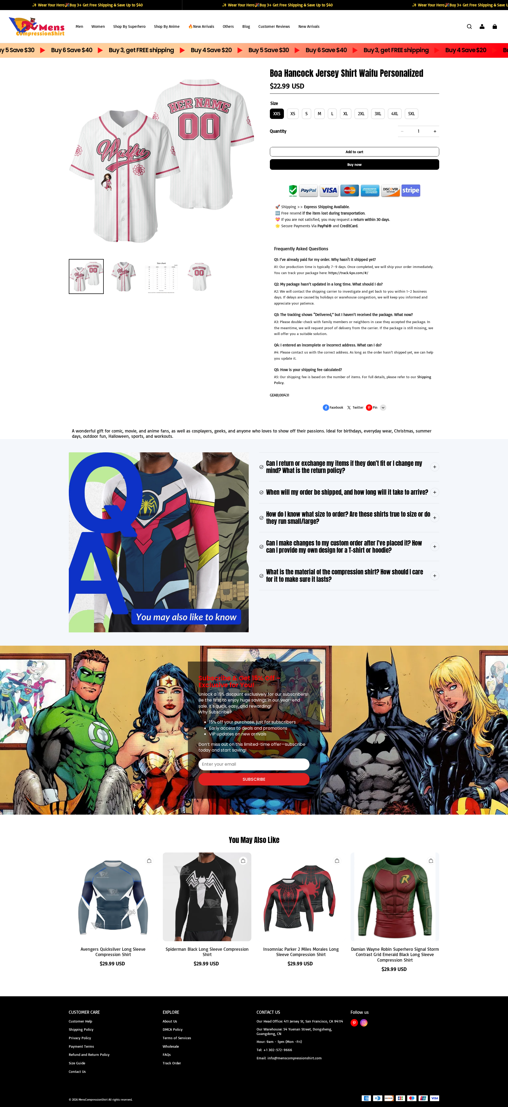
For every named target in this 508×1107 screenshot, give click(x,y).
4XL (394, 113)
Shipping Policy (81, 1029)
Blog (246, 26)
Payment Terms (81, 1046)
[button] (469, 26)
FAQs (167, 1054)
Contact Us (77, 1071)
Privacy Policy (80, 1037)
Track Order (172, 1063)
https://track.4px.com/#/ (348, 272)
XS (293, 113)
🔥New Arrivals (201, 26)
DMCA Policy (173, 1029)
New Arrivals (309, 26)
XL (345, 113)
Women (98, 26)
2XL (361, 113)
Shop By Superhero (129, 26)
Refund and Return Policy (89, 1054)
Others (228, 26)
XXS (276, 113)
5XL (411, 113)
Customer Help (80, 1021)
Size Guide (77, 1063)
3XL (378, 113)
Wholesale (171, 1046)
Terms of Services (177, 1037)
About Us (170, 1021)
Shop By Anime (167, 26)
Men (79, 26)
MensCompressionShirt (93, 1099)
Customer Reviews (274, 26)
